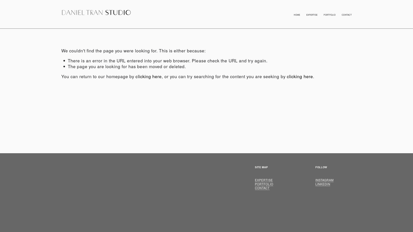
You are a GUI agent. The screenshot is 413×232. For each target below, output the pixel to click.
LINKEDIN (322, 184)
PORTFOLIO (329, 15)
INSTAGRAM (324, 180)
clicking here (149, 76)
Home (297, 15)
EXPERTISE (311, 15)
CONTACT (347, 15)
